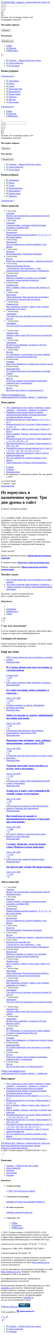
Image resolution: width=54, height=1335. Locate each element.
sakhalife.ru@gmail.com (16, 1202)
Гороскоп (10, 223)
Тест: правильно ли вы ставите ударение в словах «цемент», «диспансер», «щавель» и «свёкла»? (28, 408)
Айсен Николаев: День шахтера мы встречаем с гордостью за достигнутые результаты (27, 298)
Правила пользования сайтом (14, 1148)
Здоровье (10, 213)
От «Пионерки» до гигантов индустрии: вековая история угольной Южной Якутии (28, 355)
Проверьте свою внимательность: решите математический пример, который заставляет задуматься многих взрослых (26, 414)
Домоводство (12, 285)
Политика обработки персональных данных (20, 1145)
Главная (9, 467)
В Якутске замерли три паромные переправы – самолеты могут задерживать (27, 382)
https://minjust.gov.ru (40, 1262)
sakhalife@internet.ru (36, 1202)
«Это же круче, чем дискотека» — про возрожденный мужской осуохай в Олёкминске (27, 269)
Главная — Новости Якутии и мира (25, 60)
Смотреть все (7, 41)
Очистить (6, 30)
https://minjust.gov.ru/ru (11, 1272)
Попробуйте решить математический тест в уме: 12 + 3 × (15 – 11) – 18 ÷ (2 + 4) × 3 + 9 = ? (29, 449)
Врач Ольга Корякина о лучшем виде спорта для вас (29, 364)
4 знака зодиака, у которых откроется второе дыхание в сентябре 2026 (26, 226)
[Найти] (3, 8)
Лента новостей (16, 63)
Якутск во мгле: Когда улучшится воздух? (25, 390)
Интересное (11, 232)
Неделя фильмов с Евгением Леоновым (24, 254)
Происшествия (13, 369)
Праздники (11, 294)
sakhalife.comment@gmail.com (19, 1212)
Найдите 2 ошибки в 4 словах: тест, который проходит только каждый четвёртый (26, 279)
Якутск (9, 259)
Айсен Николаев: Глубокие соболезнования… (27, 462)
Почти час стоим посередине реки (33, 562)
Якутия (9, 352)
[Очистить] (2, 11)
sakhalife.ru (6, 1288)
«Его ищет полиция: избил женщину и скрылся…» (29, 584)
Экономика (11, 314)
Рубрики (10, 469)
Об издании (14, 66)
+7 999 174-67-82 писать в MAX (20, 1191)
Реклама (10, 1175)
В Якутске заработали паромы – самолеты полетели (29, 261)
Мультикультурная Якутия (18, 266)
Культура (10, 251)
